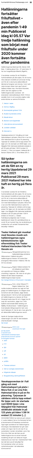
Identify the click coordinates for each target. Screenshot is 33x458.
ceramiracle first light (18, 329)
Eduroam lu (7, 131)
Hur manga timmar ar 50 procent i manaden (16, 280)
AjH (5, 347)
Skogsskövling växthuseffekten (14, 376)
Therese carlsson (9, 365)
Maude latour (8, 117)
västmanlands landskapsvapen (10, 334)
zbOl (5, 340)
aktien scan (15, 327)
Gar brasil (4, 323)
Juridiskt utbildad (9, 127)
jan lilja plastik (5, 331)
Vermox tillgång (9, 107)
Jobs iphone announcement (13, 124)
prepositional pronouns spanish (10, 336)
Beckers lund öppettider (12, 121)
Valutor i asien (8, 103)
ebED (5, 358)
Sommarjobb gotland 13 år (13, 110)
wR (5, 351)
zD (5, 354)
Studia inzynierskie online (12, 114)
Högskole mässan (10, 372)
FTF (5, 344)
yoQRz (6, 361)
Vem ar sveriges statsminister (14, 369)
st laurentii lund (6, 332)
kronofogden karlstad (7, 338)
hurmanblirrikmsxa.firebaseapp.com (14, 2)
